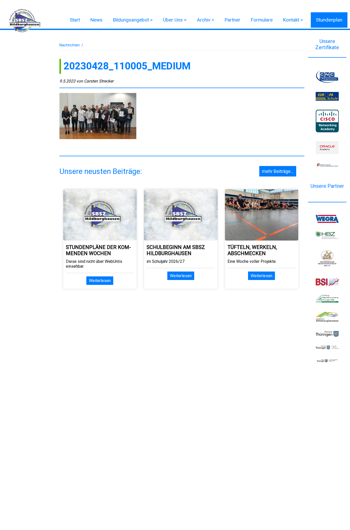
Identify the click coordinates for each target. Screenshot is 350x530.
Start (75, 20)
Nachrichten (69, 45)
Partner (232, 20)
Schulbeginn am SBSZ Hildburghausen (176, 250)
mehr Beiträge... (278, 171)
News (96, 20)
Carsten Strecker (99, 81)
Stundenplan (329, 20)
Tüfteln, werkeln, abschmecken (252, 250)
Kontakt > (293, 20)
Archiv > (205, 20)
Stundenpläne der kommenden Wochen (98, 250)
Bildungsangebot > (133, 20)
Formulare (262, 20)
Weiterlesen (100, 280)
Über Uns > (175, 20)
